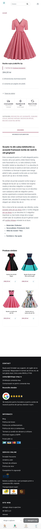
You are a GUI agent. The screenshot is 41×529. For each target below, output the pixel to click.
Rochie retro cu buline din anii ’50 (29, 312)
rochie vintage (10, 220)
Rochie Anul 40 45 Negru (11, 275)
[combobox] (18, 3)
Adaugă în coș (32, 520)
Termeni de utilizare (9, 463)
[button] (8, 93)
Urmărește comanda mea (11, 380)
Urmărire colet (7, 460)
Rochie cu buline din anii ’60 (11, 312)
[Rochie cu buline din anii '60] (11, 299)
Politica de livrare (8, 422)
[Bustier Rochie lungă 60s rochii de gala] (29, 262)
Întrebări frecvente (9, 457)
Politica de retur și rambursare (13, 428)
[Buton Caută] (27, 3)
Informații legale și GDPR (11, 435)
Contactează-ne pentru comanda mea (16, 383)
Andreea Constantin (19, 68)
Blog (4, 419)
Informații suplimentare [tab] (20, 134)
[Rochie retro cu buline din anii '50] (29, 299)
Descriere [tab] (20, 130)
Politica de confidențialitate (12, 425)
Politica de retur (8, 466)
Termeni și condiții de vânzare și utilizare (17, 432)
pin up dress (7, 212)
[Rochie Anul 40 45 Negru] (11, 262)
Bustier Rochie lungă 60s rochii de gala (29, 275)
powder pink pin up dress (12, 210)
